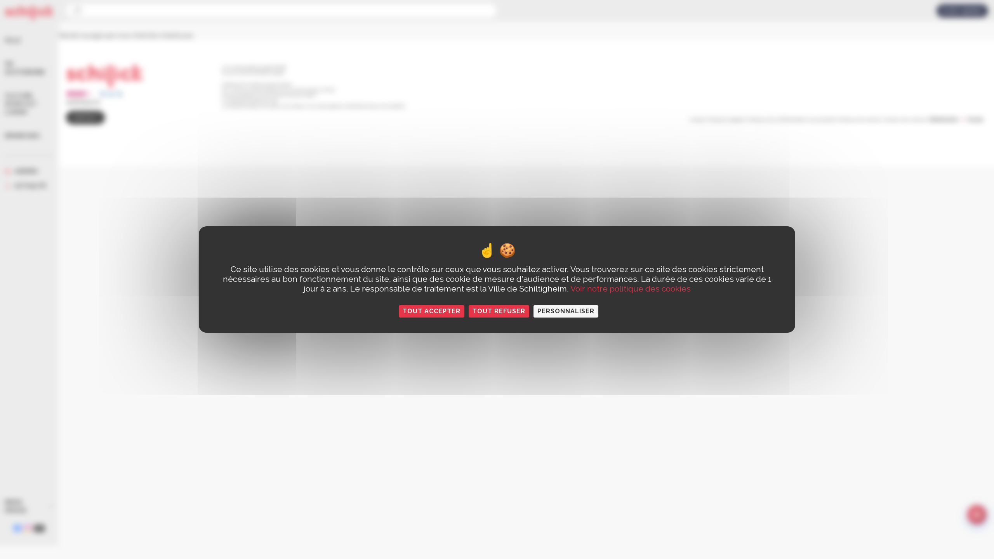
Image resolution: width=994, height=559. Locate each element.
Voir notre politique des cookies (630, 288)
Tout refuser (499, 311)
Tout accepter (432, 311)
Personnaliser (565, 311)
